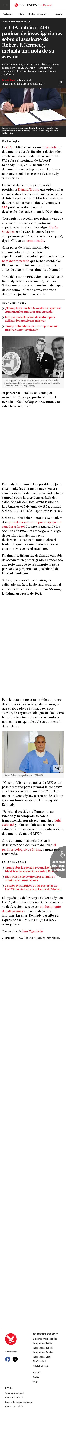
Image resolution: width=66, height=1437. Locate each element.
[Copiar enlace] (61, 82)
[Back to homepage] (19, 1339)
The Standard (39, 1361)
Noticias (7, 14)
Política (6, 22)
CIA (9, 147)
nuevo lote (49, 147)
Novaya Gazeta (40, 1366)
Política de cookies (14, 1406)
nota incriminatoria (15, 261)
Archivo (36, 1377)
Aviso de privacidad (14, 1393)
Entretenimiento (38, 14)
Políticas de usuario (14, 1397)
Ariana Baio (8, 80)
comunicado (35, 240)
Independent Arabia (42, 1343)
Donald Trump (28, 189)
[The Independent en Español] (33, 5)
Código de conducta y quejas (19, 1402)
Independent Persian (43, 1352)
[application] (33, 107)
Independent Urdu (41, 1357)
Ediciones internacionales (45, 1339)
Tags (35, 1382)
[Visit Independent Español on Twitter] (15, 1359)
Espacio (58, 14)
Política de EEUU (21, 22)
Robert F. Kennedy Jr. (35, 938)
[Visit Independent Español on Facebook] (7, 1359)
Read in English (11, 141)
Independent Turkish (43, 1348)
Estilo (20, 14)
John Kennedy (53, 938)
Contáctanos (11, 1352)
